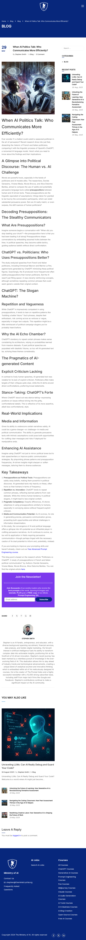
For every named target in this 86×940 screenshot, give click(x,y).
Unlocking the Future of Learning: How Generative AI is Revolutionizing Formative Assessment (30, 789)
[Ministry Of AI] (12, 864)
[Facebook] (12, 615)
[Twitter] (17, 615)
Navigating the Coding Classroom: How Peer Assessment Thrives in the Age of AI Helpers (31, 802)
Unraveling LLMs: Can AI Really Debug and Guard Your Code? (28, 766)
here (23, 569)
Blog (11, 21)
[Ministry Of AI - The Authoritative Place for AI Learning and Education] (43, 6)
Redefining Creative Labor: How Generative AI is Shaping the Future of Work (31, 814)
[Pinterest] (21, 615)
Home (4, 21)
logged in (17, 835)
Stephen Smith (20, 54)
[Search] (81, 48)
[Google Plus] (26, 615)
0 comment (40, 54)
